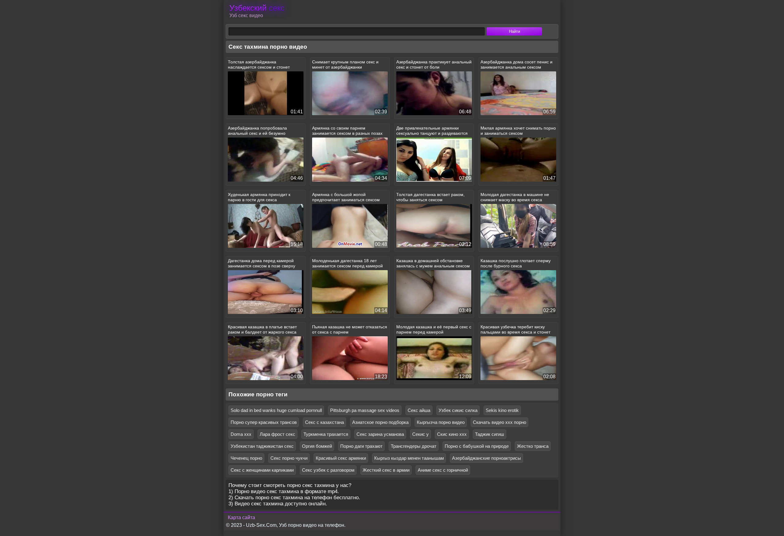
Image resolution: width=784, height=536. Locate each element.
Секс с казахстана (324, 422)
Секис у (420, 434)
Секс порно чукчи (288, 458)
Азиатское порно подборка (380, 422)
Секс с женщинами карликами (262, 470)
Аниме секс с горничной (443, 470)
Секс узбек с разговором (328, 470)
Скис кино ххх (452, 434)
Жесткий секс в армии (386, 470)
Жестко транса (532, 446)
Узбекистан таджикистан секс (262, 446)
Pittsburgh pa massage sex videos (364, 410)
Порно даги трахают (361, 446)
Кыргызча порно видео (441, 422)
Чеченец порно (246, 458)
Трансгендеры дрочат (413, 446)
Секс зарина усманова (380, 434)
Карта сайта (241, 517)
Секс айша (419, 410)
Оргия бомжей (317, 446)
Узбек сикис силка (458, 410)
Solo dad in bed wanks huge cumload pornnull (276, 410)
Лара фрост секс (277, 434)
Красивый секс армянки (341, 458)
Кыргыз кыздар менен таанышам (409, 458)
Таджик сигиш (489, 434)
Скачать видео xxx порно (499, 422)
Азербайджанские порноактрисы (486, 458)
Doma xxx (241, 434)
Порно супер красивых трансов (264, 422)
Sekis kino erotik (502, 410)
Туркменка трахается (325, 434)
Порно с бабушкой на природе (477, 446)
